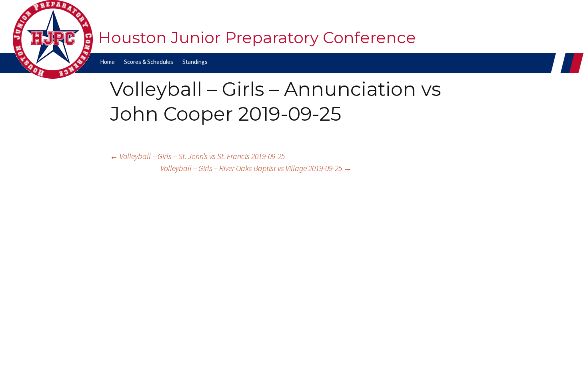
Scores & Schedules (148, 62)
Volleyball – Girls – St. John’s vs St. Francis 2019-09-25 (197, 156)
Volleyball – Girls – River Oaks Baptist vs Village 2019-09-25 (256, 168)
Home (107, 62)
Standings (195, 62)
